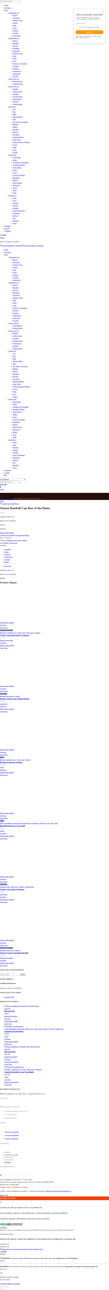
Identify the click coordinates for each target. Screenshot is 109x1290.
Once (14, 200)
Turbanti (15, 33)
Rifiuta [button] (9, 1224)
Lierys (15, 173)
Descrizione (7, 566)
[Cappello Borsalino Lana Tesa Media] (13, 1067)
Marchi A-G (12, 107)
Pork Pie (51, 1029)
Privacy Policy (9, 1157)
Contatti (6, 228)
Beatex (15, 127)
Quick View (3, 628)
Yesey (15, 223)
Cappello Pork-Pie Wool (13, 1031)
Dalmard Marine (18, 137)
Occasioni (7, 226)
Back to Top (4, 1195)
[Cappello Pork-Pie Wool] (13, 1026)
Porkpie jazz (17, 71)
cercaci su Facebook (12, 1132)
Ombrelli (15, 102)
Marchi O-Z (12, 195)
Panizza (15, 206)
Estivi (14, 25)
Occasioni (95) (9, 997)
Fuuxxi (15, 145)
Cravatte (16, 94)
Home (6, 5)
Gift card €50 (9, 1011)
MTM (14, 193)
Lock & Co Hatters (19, 175)
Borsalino (16, 129)
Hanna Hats (17, 157)
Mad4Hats (16, 178)
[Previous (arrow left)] (1, 1289)
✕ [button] (1, 1202)
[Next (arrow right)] (3, 1289)
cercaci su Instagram (12, 1135)
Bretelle (15, 89)
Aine (14, 112)
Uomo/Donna (29, 887)
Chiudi (2, 237)
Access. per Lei (14, 79)
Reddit (6, 562)
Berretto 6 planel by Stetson (11, 762)
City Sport (16, 135)
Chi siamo (7, 8)
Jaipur (15, 160)
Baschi (15, 15)
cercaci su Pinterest (11, 1138)
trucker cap (13, 543)
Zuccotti (15, 76)
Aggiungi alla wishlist (7, 533)
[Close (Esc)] (1, 1286)
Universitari (16, 36)
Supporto (7, 1152)
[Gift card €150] (22, 1047)
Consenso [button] (7, 1162)
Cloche (15, 23)
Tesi (14, 218)
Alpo (14, 119)
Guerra (15, 152)
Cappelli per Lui (14, 38)
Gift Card (7, 1008)
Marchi (6, 499)
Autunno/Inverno (26, 823)
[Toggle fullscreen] (5, 1286)
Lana (14, 61)
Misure (27, 535)
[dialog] (54, 1211)
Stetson (15, 216)
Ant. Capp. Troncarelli (20, 122)
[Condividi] (3, 1286)
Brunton (15, 132)
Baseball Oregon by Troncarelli (12, 826)
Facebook (7, 549)
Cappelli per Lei (14, 13)
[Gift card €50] (21, 1006)
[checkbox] (54, 1246)
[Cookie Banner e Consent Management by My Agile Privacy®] (21, 1249)
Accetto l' (90, 27)
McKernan (16, 185)
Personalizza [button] (17, 1224)
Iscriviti (89, 32)
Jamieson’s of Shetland (20, 162)
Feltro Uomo (29, 1029)
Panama (15, 69)
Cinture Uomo (17, 91)
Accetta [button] (3, 1224)
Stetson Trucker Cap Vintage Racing (14, 699)
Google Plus (8, 557)
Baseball (16, 43)
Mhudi (15, 188)
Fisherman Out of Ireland (21, 142)
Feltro (15, 28)
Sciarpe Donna (18, 84)
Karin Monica (17, 167)
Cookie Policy (8, 1160)
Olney (15, 198)
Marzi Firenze (17, 183)
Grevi (14, 150)
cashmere (42, 823)
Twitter (6, 552)
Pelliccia (15, 30)
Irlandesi (16, 66)
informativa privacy (93, 27)
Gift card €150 (9, 1052)
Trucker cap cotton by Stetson (12, 889)
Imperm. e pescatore (20, 63)
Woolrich (16, 221)
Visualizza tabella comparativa (10, 1284)
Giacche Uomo (18, 96)
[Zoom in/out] (7, 1286)
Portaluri (15, 208)
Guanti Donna (17, 81)
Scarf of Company (19, 211)
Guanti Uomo (17, 99)
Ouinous (15, 203)
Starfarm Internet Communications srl (58, 1191)
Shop (6, 10)
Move (14, 190)
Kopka (15, 170)
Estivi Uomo (22, 633)
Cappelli (2, 887)
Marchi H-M (12, 155)
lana (48, 823)
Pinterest (7, 554)
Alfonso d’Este (17, 117)
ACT (14, 109)
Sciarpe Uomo (17, 104)
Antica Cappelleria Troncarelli (10, 823)
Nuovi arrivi (17, 540)
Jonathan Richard (19, 165)
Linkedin (7, 559)
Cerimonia (16, 18)
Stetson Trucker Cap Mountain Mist (14, 953)
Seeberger (16, 213)
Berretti (15, 46)
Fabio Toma (17, 140)
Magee (15, 180)
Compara (3, 625)
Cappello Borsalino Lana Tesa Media (19, 1072)
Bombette (16, 48)
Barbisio (15, 124)
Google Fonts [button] (4, 1244)
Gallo (14, 147)
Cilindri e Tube (17, 20)
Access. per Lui (14, 86)
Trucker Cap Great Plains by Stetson (14, 635)
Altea (14, 114)
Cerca (23, 974)
